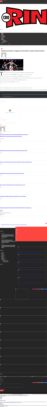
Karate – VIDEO (5, 260)
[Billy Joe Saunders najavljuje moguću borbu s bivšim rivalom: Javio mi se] (23, 336)
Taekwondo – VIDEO (5, 261)
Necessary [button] (1, 403)
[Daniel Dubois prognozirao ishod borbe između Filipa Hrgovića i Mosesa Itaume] (23, 286)
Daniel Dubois (11, 376)
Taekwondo (3, 36)
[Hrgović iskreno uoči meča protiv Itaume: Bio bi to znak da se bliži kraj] (23, 328)
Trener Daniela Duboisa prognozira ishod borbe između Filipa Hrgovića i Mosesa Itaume (30, 252)
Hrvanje (2, 253)
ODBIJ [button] (4, 396)
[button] (24, 220)
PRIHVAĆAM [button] (2, 396)
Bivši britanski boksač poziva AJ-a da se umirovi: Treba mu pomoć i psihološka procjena (14, 224)
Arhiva (36, 394)
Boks (2, 33)
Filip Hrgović (20, 376)
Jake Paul (27, 376)
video (0, 377)
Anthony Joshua (2, 376)
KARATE (4, 40)
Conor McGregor (8, 376)
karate (28, 376)
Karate (2, 35)
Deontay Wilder (14, 376)
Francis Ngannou (24, 376)
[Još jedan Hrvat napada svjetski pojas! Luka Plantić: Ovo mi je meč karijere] (23, 344)
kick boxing (30, 376)
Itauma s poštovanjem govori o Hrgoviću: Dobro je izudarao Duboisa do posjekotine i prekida (31, 260)
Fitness (2, 38)
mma (32, 376)
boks (5, 376)
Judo (2, 34)
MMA (2, 37)
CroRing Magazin (10, 393)
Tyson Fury (43, 376)
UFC (46, 376)
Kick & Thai (2, 255)
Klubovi (2, 42)
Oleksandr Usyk (35, 376)
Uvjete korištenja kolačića (20, 395)
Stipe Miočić (38, 376)
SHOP (46, 394)
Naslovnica (33, 394)
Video (3, 39)
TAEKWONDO (5, 41)
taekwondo (41, 376)
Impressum (43, 394)
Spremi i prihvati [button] (2, 406)
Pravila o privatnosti (39, 394)
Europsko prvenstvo (17, 376)
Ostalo (2, 257)
